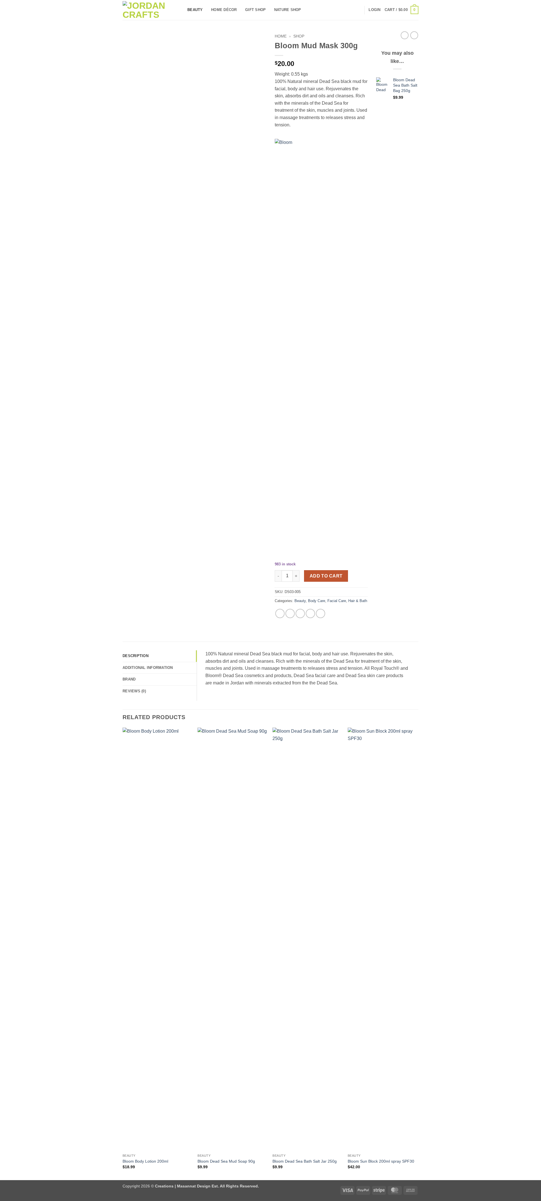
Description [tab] (135, 656)
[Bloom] (310, 350)
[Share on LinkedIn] (320, 613)
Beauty (195, 10)
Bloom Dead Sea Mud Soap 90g (226, 1161)
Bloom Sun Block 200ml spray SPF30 (381, 1161)
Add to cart (326, 576)
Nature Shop (287, 10)
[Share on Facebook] (280, 613)
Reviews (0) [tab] (134, 691)
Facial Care (336, 601)
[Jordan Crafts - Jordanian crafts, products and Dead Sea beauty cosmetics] (151, 10)
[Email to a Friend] (300, 613)
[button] (374, 10)
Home (281, 36)
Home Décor (224, 10)
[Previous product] (414, 35)
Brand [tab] (129, 679)
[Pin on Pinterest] (310, 613)
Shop (298, 36)
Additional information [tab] (148, 668)
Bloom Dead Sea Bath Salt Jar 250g (304, 1161)
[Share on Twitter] (290, 613)
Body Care (316, 601)
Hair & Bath (357, 601)
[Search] (358, 10)
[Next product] (405, 35)
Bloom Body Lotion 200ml (145, 1161)
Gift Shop (255, 10)
